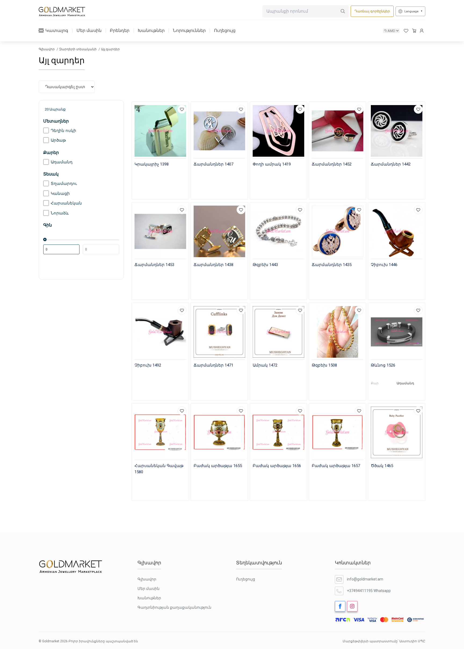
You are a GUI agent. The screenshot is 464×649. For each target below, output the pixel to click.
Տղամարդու (64, 183)
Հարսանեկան (66, 203)
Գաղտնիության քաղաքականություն (174, 607)
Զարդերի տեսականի (78, 49)
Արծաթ (58, 140)
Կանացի (60, 193)
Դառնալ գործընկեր (372, 11)
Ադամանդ (62, 162)
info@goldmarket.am (365, 579)
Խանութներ (151, 30)
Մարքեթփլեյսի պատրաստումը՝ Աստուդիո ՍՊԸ (384, 641)
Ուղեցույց (224, 30)
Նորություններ (189, 30)
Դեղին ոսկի (63, 130)
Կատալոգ (56, 30)
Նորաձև (60, 213)
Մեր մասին (89, 30)
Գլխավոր (47, 49)
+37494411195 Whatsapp (369, 591)
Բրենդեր (119, 30)
